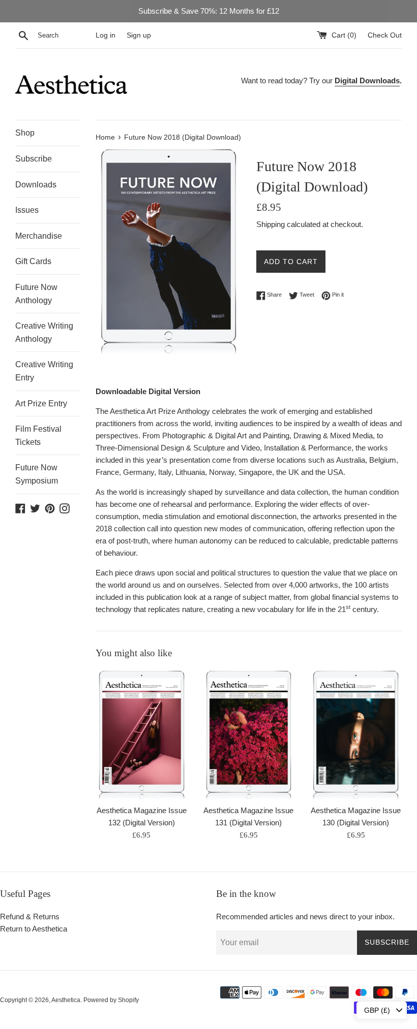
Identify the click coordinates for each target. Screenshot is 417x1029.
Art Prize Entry (41, 403)
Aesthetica (65, 1000)
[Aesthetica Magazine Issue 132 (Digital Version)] (142, 734)
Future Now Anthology (36, 294)
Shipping (270, 224)
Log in (105, 35)
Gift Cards (33, 261)
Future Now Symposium (36, 474)
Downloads (35, 184)
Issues (27, 210)
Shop (25, 132)
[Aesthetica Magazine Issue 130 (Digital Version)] (356, 734)
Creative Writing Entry (44, 371)
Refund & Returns (29, 916)
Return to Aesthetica (33, 928)
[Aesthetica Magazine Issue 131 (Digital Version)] (249, 734)
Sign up (139, 35)
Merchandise (38, 236)
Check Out (385, 35)
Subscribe (33, 158)
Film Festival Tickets (38, 435)
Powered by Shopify (111, 1000)
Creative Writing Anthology (44, 332)
